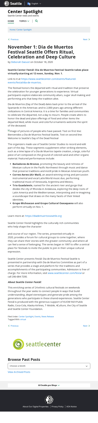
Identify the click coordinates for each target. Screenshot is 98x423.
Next (85, 39)
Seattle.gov (9, 1)
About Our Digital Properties (36, 406)
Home (11, 21)
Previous (14, 39)
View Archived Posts (19, 372)
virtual (23, 319)
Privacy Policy (57, 406)
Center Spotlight (25, 11)
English (35, 3)
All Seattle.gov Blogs (47, 385)
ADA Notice (71, 406)
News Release (47, 316)
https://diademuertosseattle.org (43, 215)
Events (38, 316)
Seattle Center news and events (23, 15)
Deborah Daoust (20, 62)
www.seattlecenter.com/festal (65, 273)
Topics (23, 21)
